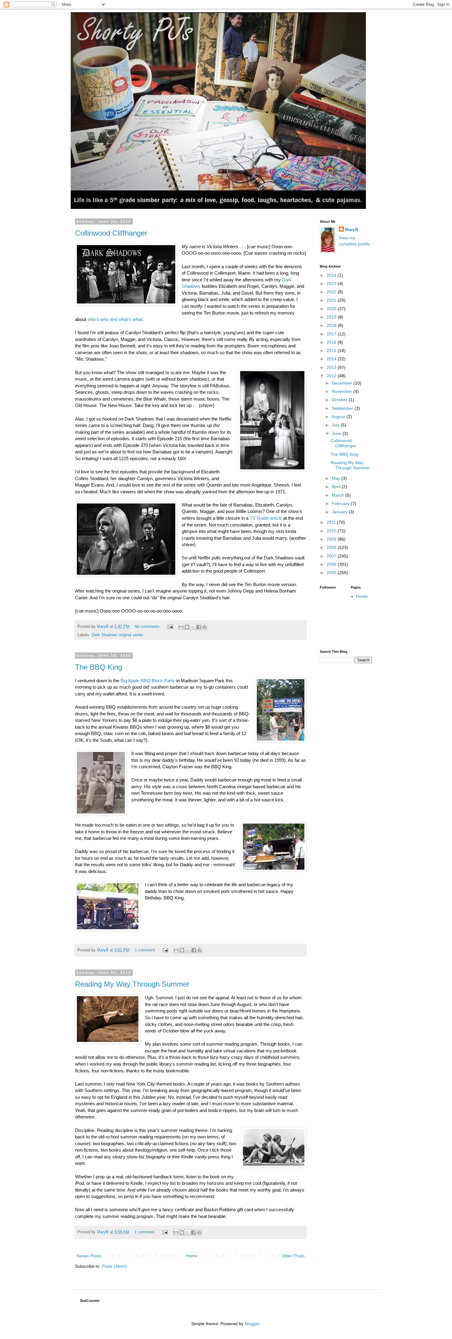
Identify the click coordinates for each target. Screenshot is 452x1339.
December (342, 383)
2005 (332, 572)
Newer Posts (89, 1255)
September (343, 408)
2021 (332, 300)
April (337, 486)
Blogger (252, 1323)
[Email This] (181, 627)
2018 (332, 325)
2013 (332, 367)
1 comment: (146, 950)
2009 (332, 539)
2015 (332, 350)
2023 (332, 283)
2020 (332, 308)
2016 (332, 342)
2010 (332, 530)
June (337, 433)
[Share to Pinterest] (204, 627)
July (336, 424)
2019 (332, 317)
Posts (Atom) (114, 1266)
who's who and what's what (114, 319)
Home (191, 1255)
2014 (332, 358)
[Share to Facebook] (199, 627)
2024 (332, 275)
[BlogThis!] (187, 627)
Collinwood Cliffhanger (111, 233)
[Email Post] (170, 626)
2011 (332, 522)
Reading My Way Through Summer (132, 984)
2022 (332, 291)
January (340, 511)
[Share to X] (193, 627)
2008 (332, 547)
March (338, 495)
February (341, 503)
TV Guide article (266, 518)
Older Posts (293, 1255)
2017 (332, 333)
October (340, 399)
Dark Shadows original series (117, 635)
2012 (332, 375)
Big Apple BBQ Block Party (148, 680)
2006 (332, 564)
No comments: (148, 626)
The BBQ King (98, 667)
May (336, 478)
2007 (332, 556)
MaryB (351, 229)
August (339, 416)
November (342, 391)
